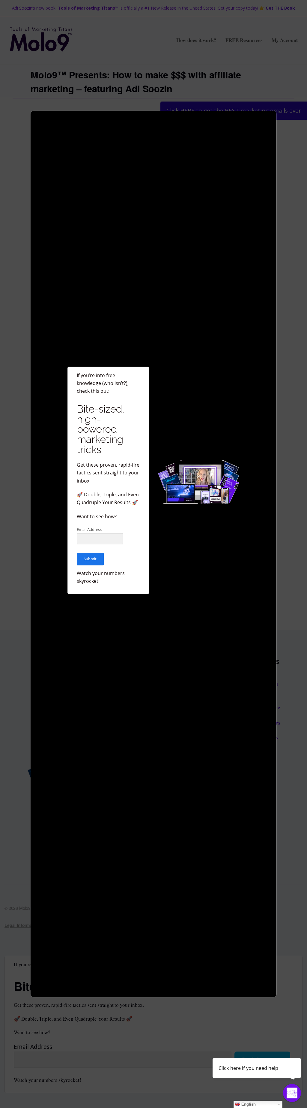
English (248, 1104)
